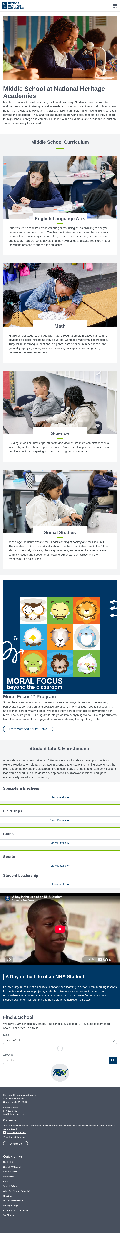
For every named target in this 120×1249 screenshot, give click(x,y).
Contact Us (15, 1143)
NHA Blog (7, 1196)
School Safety (10, 1186)
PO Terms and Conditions (15, 1210)
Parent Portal (9, 1176)
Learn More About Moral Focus (28, 728)
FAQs (6, 1181)
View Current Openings (14, 1137)
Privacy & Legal (10, 1205)
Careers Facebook (16, 1132)
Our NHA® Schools (12, 1167)
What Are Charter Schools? (16, 1191)
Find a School (10, 1171)
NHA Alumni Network (13, 1200)
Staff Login (8, 1215)
